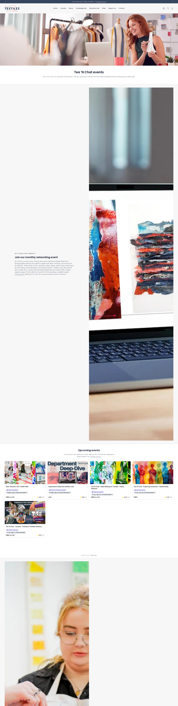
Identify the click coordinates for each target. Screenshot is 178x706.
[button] (63, 8)
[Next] (172, 2)
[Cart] (172, 8)
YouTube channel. (95, 456)
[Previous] (5, 2)
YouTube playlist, (20, 274)
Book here (94, 555)
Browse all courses (101, 2)
